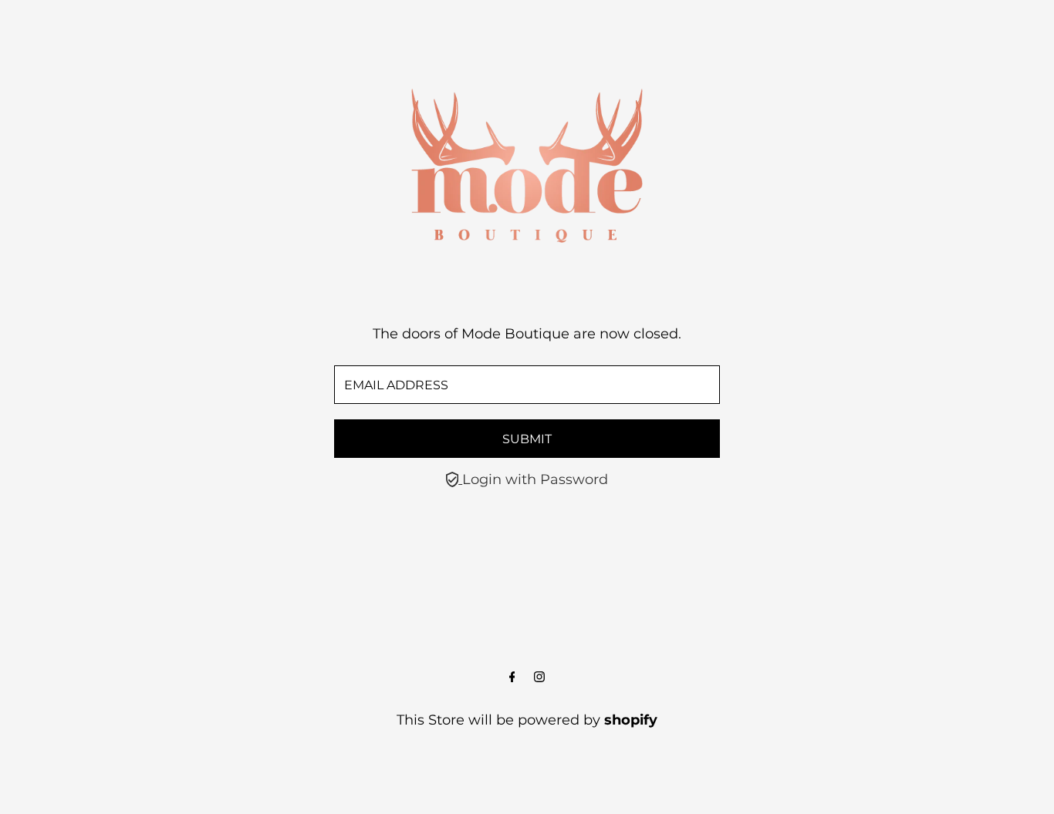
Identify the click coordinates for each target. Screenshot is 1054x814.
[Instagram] (539, 677)
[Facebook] (512, 677)
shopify (630, 719)
